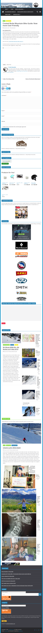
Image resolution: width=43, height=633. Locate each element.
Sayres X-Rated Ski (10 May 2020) (8, 576)
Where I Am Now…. (38, 475)
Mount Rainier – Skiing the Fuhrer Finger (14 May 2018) (39, 364)
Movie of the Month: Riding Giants (33, 79)
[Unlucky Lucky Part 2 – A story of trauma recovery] (19, 549)
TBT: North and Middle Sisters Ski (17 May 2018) (11, 578)
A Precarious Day (26, 403)
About (6, 9)
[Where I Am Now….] (18, 477)
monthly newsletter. (10, 72)
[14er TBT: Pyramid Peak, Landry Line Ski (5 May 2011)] (29, 382)
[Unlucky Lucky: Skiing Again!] (21, 433)
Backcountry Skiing (6, 344)
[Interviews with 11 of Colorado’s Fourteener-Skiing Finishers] (28, 395)
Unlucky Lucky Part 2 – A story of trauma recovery (38, 548)
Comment (4, 95)
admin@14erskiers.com (10, 623)
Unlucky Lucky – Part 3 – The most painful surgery (38, 524)
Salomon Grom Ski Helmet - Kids (12, 183)
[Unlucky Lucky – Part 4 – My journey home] (19, 501)
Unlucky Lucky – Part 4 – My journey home (38, 499)
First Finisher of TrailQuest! (38, 351)
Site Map (7, 607)
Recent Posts (9, 64)
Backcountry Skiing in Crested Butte (25, 11)
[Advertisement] (21, 313)
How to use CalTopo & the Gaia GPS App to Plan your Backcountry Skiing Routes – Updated (38, 339)
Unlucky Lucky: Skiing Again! (12, 448)
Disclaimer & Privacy (5, 608)
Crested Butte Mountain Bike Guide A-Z (15, 41)
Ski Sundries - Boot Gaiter (20, 183)
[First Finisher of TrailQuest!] (28, 353)
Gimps (4, 445)
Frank (9, 68)
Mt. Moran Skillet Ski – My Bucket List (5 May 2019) (11, 348)
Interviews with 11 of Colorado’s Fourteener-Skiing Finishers (38, 394)
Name (3, 110)
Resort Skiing (8, 445)
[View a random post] (40, 11)
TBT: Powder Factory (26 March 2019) (9, 583)
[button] (8, 9)
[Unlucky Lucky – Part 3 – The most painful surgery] (19, 525)
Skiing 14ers (7, 14)
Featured (12, 344)
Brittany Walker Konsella (13, 351)
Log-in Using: (4, 86)
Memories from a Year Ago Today (38, 410)
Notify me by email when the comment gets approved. (14, 126)
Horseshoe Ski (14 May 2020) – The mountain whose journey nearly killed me (16, 573)
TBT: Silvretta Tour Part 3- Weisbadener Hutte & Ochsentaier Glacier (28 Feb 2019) (17, 585)
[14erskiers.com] (21, 3)
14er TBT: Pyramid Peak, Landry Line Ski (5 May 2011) (38, 381)
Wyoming (16, 344)
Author (4, 64)
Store (12, 9)
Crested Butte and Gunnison (21, 71)
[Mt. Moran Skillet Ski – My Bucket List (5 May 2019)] (11, 338)
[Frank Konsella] (5, 67)
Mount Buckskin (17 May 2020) (7, 571)
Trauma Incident (14, 445)
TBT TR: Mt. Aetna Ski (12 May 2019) (8, 581)
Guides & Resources (19, 9)
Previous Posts (16, 14)
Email (3, 116)
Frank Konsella (13, 27)
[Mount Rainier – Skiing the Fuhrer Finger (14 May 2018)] (29, 366)
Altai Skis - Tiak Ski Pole (5, 195)
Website (3, 121)
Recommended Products (10, 11)
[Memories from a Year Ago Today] (28, 411)
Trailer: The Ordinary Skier (8, 79)
